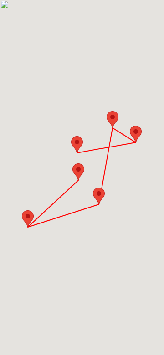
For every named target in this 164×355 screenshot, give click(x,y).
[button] (78, 172)
